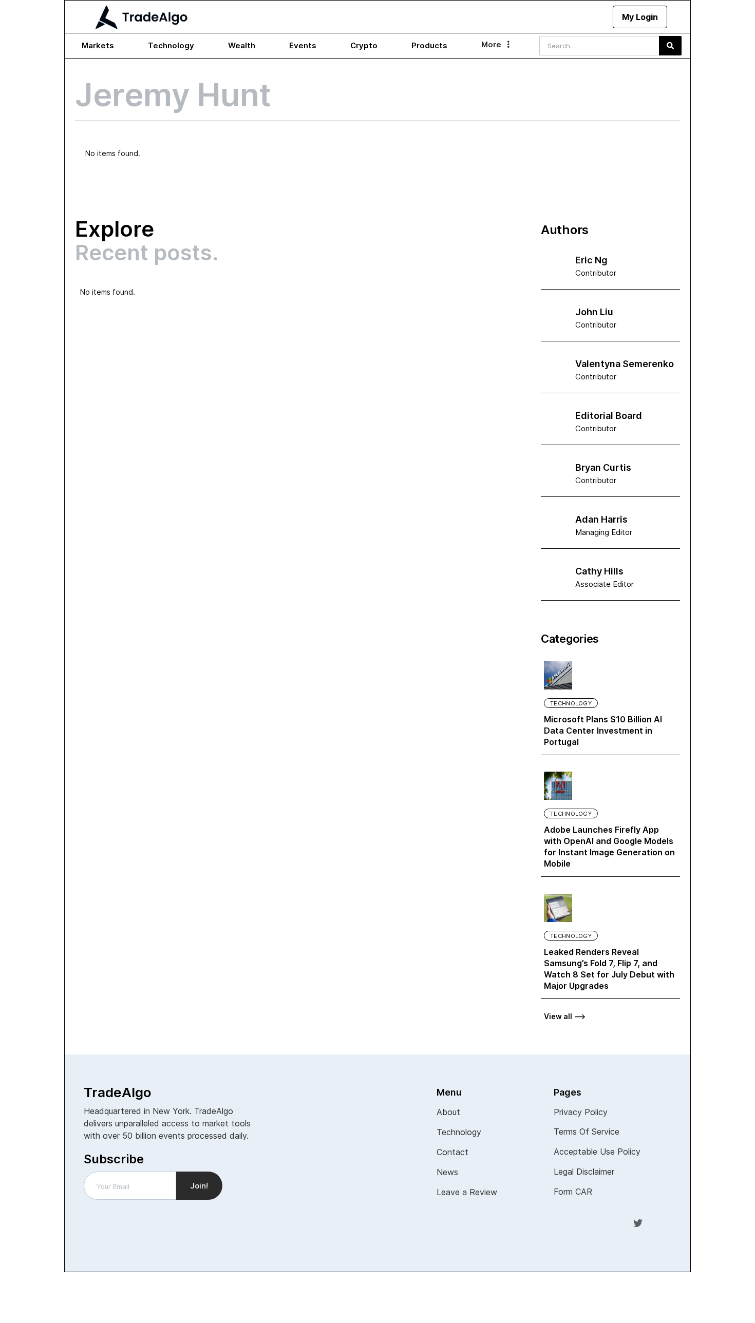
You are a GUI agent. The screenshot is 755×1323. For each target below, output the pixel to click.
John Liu (594, 311)
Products (429, 45)
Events (302, 45)
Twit (638, 1222)
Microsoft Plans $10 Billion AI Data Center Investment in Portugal (603, 730)
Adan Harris (601, 519)
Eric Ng (591, 260)
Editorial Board (608, 415)
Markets (98, 45)
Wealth (241, 45)
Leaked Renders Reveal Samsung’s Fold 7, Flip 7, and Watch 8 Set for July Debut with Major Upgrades (609, 969)
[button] (97, 45)
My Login (640, 17)
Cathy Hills (599, 571)
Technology (171, 45)
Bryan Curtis (603, 467)
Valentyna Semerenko (624, 363)
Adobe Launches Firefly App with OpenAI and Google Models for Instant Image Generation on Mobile (609, 847)
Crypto (364, 45)
